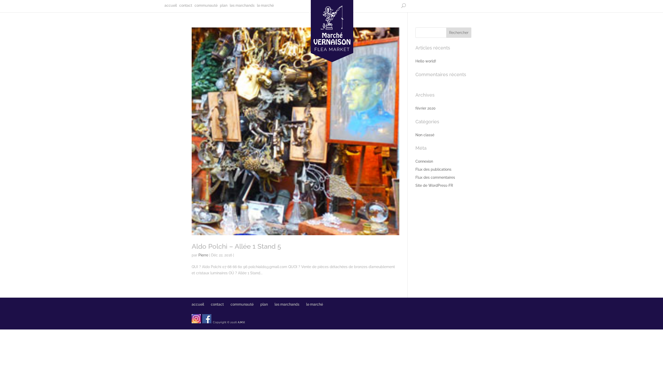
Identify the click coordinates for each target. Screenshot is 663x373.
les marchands (242, 6)
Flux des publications (433, 169)
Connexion (424, 161)
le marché (265, 6)
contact (185, 6)
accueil (170, 6)
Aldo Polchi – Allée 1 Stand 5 (236, 246)
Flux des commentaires (435, 177)
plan (223, 6)
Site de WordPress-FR (434, 185)
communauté (206, 6)
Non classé (424, 135)
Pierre (203, 255)
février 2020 (425, 108)
